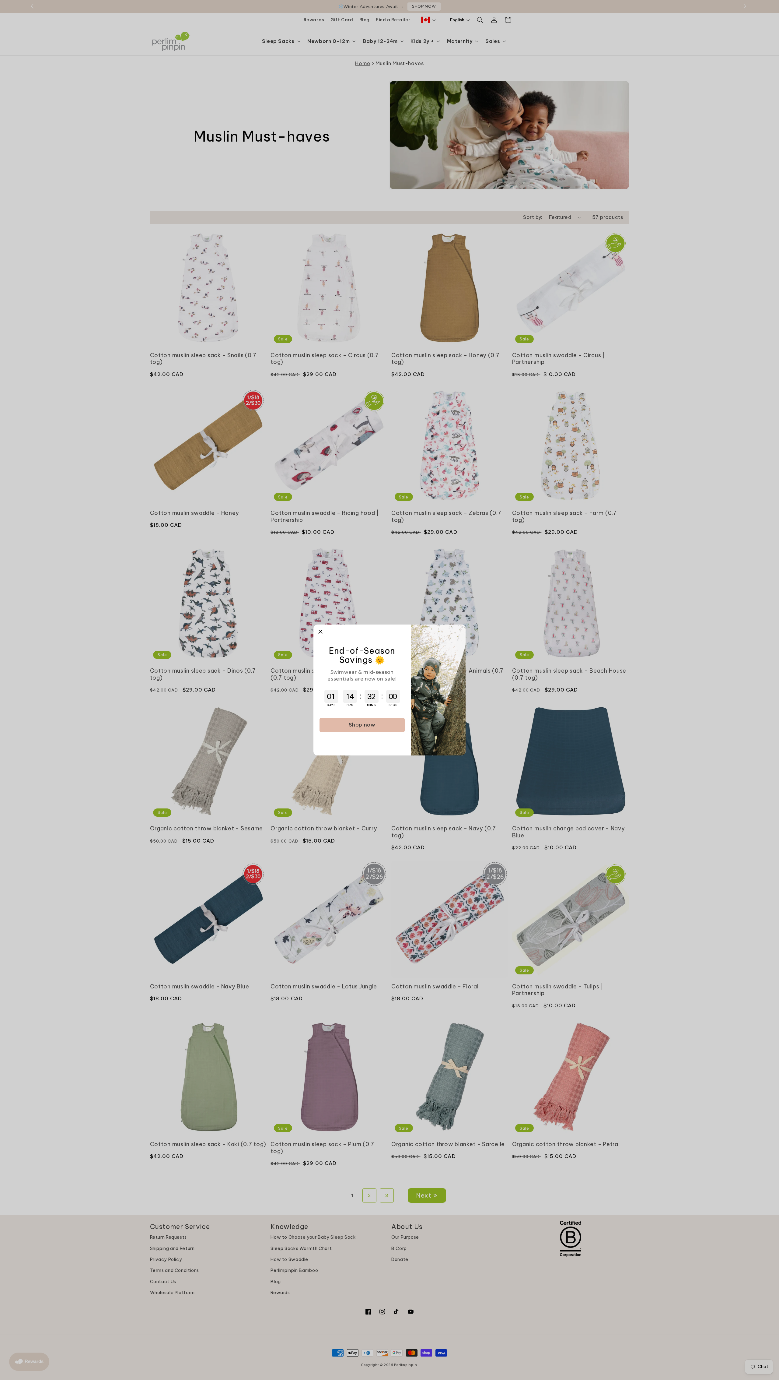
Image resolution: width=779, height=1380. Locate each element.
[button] (320, 631)
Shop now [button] (362, 724)
